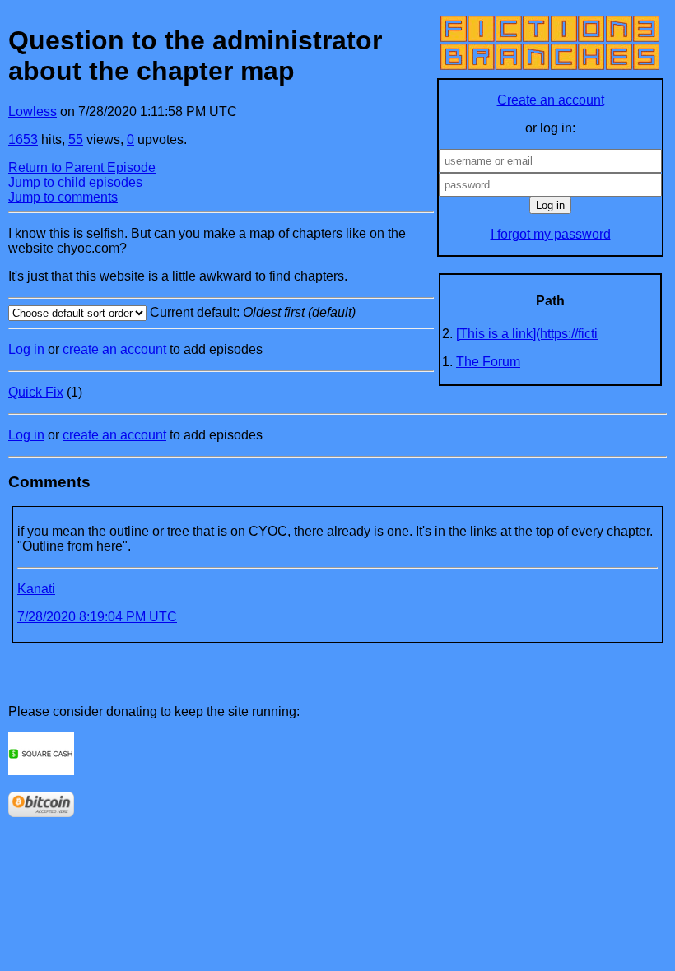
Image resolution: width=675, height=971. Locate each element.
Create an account (550, 100)
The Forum (488, 362)
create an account (114, 349)
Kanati (36, 589)
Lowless (32, 111)
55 (75, 139)
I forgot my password (551, 234)
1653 (23, 139)
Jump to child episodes (75, 182)
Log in (26, 349)
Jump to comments (63, 197)
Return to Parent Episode (82, 167)
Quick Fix (35, 392)
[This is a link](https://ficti (527, 334)
